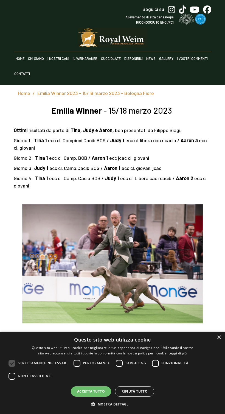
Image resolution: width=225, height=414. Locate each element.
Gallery (166, 58)
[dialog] (112, 373)
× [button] (219, 337)
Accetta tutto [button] (91, 391)
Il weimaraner (85, 58)
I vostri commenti (192, 58)
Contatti (22, 73)
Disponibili (133, 58)
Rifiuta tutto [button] (135, 391)
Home (20, 58)
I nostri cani (58, 58)
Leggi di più (177, 353)
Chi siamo (36, 58)
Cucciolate (111, 58)
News (151, 58)
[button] (112, 404)
